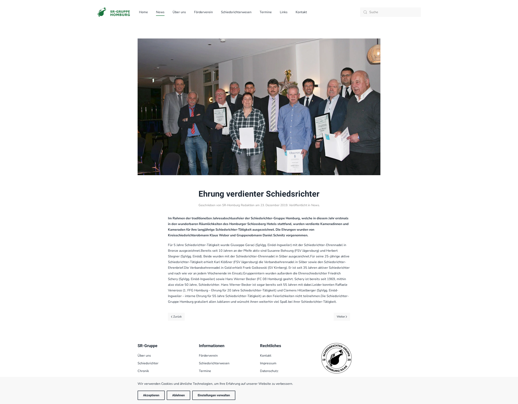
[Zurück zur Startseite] (114, 12)
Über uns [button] (179, 12)
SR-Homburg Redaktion (238, 205)
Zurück (177, 317)
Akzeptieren (151, 395)
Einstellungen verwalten (214, 395)
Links (284, 12)
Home (143, 12)
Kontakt (301, 12)
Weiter (341, 317)
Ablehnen (178, 395)
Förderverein (203, 12)
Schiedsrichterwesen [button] (236, 12)
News (160, 12)
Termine (266, 12)
